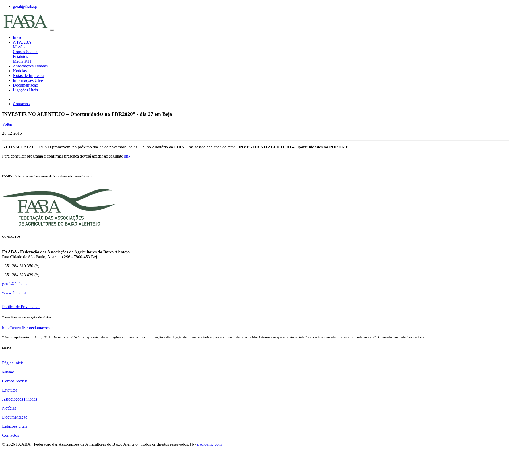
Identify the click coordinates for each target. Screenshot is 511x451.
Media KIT (22, 61)
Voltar (7, 124)
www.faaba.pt (14, 293)
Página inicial (13, 363)
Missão (19, 47)
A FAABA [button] (22, 42)
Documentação (25, 85)
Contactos (21, 103)
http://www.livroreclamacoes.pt (28, 328)
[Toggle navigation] (52, 30)
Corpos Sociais (25, 51)
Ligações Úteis (25, 90)
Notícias (20, 71)
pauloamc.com (209, 444)
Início (17, 37)
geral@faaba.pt (25, 6)
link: (127, 156)
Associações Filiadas (30, 66)
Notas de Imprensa (28, 75)
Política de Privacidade (21, 306)
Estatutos (20, 56)
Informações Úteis (28, 80)
